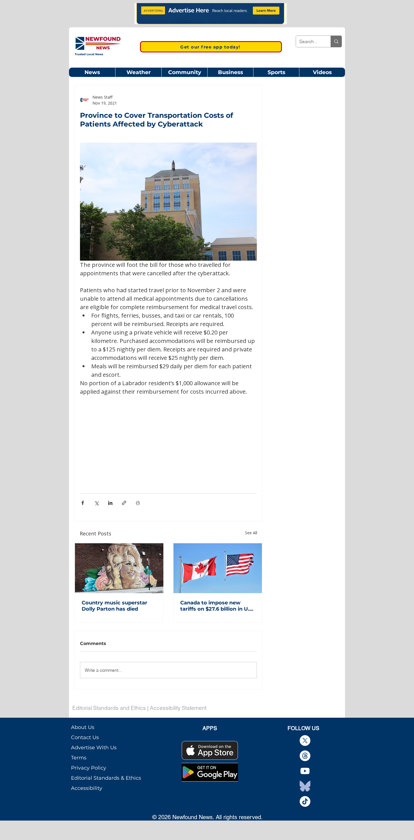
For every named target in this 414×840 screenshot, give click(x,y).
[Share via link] (124, 503)
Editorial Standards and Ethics (109, 707)
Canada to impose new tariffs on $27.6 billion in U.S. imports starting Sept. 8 (217, 606)
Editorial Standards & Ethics (106, 778)
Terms (78, 758)
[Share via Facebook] (82, 503)
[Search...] (336, 41)
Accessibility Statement (178, 707)
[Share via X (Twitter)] (96, 503)
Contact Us (85, 737)
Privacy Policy (88, 768)
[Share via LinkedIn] (110, 503)
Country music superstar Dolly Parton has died (114, 606)
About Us (82, 727)
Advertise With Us (94, 747)
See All (251, 532)
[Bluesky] (305, 786)
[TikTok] (305, 801)
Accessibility (86, 788)
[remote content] (168, 437)
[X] (305, 740)
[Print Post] (138, 503)
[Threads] (305, 755)
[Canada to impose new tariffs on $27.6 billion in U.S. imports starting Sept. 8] (217, 568)
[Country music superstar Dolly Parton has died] (119, 568)
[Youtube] (305, 771)
